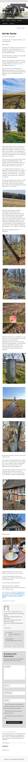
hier (20, 62)
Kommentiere (7, 628)
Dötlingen (17, 593)
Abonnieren (5, 746)
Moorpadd (13, 65)
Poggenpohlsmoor (21, 595)
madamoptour (5, 750)
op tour (7, 20)
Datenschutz (5, 23)
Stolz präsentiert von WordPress (17, 759)
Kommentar (7, 666)
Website (6, 700)
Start (3, 20)
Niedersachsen (10, 595)
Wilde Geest (4, 596)
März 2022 (21, 593)
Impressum (12, 23)
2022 (13, 593)
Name (7, 685)
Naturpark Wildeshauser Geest (16, 63)
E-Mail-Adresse (8, 693)
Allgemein (19, 592)
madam (10, 596)
